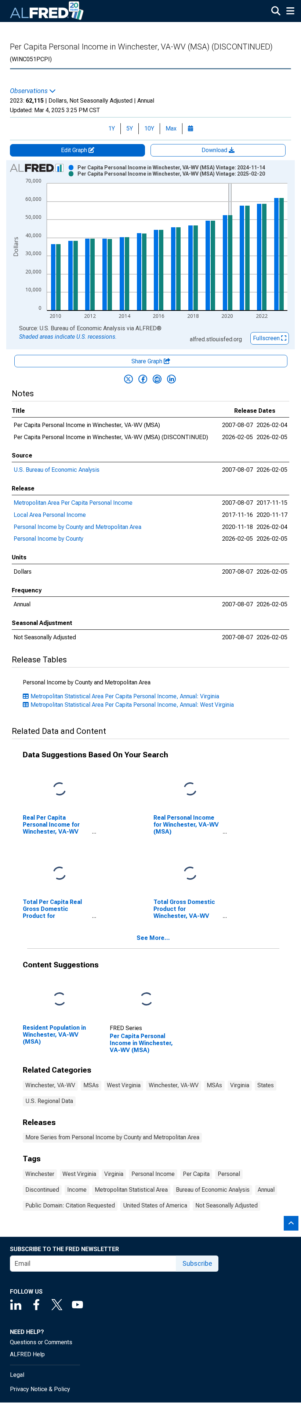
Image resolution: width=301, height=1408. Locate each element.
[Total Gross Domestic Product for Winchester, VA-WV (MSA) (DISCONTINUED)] (190, 873)
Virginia (239, 1085)
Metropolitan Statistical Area (131, 1189)
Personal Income (153, 1173)
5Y (129, 128)
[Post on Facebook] (142, 379)
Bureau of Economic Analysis (213, 1189)
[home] (47, 11)
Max (171, 128)
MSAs (91, 1085)
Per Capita (196, 1173)
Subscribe (197, 1263)
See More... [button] (153, 937)
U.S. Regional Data (49, 1101)
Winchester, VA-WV (50, 1085)
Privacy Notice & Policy (40, 1389)
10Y (149, 128)
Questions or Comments (41, 1342)
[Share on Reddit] (157, 379)
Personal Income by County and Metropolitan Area (77, 526)
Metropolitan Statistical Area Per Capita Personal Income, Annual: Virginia (124, 696)
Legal (17, 1374)
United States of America (155, 1205)
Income (77, 1189)
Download (215, 150)
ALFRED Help (27, 1354)
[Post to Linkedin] (171, 379)
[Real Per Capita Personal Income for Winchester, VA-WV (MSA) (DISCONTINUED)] (59, 789)
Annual (266, 1189)
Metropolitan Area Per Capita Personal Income (73, 502)
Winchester (39, 1173)
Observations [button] (29, 91)
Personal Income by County (48, 538)
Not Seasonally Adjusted (226, 1205)
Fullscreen (267, 338)
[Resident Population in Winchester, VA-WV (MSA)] (59, 999)
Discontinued (42, 1189)
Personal (229, 1173)
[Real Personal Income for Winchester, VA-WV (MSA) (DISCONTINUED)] (190, 789)
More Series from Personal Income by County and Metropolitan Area (112, 1137)
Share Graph (147, 361)
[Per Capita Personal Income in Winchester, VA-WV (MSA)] (146, 999)
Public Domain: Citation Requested (70, 1205)
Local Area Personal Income (50, 514)
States (265, 1085)
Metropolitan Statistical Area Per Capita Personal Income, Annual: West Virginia (132, 704)
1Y (111, 128)
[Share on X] (128, 379)
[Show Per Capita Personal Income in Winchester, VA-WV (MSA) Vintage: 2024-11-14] (171, 167)
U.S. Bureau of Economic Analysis (56, 469)
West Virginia (124, 1085)
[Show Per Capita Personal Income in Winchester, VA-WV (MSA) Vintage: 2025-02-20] (171, 174)
